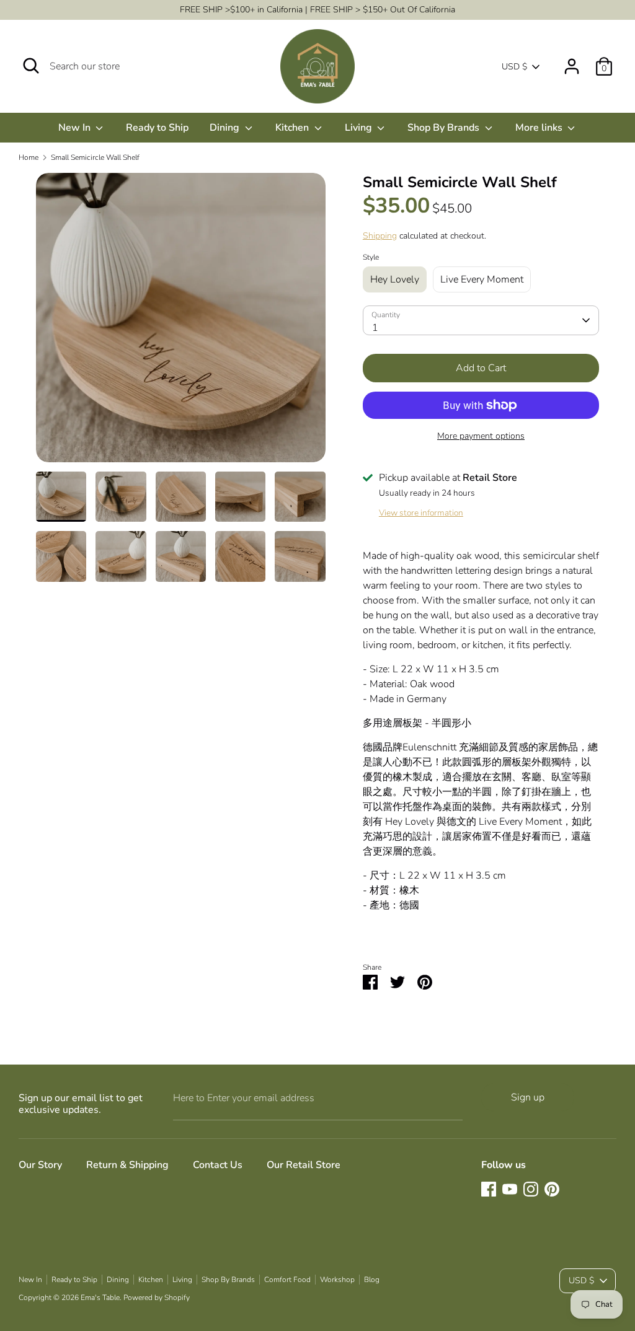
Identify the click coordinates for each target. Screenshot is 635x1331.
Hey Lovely (394, 279)
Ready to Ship (157, 127)
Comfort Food (287, 1280)
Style (371, 257)
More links (540, 127)
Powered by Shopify (156, 1297)
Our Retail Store (303, 1165)
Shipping (380, 236)
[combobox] (481, 320)
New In (75, 127)
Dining (226, 127)
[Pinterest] (551, 1189)
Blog (372, 1280)
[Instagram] (530, 1189)
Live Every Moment (481, 279)
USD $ (514, 66)
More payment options (481, 436)
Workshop (337, 1280)
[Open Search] (31, 65)
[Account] (571, 61)
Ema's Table (100, 1297)
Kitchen (293, 127)
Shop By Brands (444, 127)
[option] (181, 322)
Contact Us (217, 1165)
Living (360, 127)
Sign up (527, 1097)
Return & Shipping (127, 1165)
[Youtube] (509, 1189)
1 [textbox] (375, 328)
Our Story (40, 1165)
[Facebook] (488, 1189)
